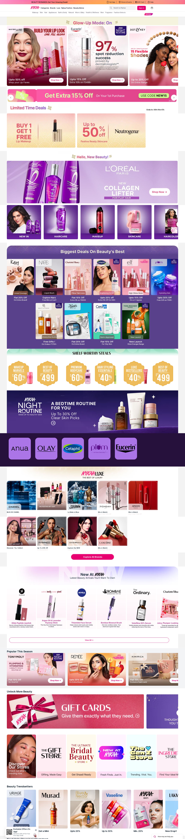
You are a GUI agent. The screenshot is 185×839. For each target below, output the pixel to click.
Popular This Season (20, 651)
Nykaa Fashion (66, 8)
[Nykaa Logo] (35, 7)
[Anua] (20, 448)
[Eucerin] (126, 448)
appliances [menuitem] (53, 12)
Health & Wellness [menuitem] (92, 12)
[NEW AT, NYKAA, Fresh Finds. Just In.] (111, 756)
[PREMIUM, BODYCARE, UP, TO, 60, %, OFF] (78, 373)
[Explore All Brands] (92, 559)
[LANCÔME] (112, 531)
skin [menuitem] (41, 12)
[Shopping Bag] (152, 8)
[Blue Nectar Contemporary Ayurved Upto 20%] (84, 809)
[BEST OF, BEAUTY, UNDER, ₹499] (164, 373)
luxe (58, 8)
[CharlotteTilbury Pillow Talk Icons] (78, 277)
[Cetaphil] (73, 448)
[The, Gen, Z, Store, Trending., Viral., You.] (141, 756)
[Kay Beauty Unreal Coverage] (20, 277)
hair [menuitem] (45, 12)
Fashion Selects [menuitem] (120, 12)
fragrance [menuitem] (108, 12)
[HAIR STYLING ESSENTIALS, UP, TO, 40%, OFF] (106, 373)
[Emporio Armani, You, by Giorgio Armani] (82, 531)
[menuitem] (148, 14)
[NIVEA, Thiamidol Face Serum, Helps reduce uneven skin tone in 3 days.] (81, 608)
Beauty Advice (78, 8)
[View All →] (92, 641)
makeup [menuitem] (35, 12)
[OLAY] (46, 448)
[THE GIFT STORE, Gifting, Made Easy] (51, 756)
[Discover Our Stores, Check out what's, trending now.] (21, 756)
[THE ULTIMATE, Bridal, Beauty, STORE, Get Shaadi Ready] (81, 756)
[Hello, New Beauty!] (92, 155)
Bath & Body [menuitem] (62, 12)
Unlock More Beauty (19, 691)
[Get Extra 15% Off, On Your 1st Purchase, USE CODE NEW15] (92, 95)
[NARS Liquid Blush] (49, 277)
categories (45, 8)
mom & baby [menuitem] (79, 12)
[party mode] (92, 21)
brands (53, 8)
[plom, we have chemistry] (99, 448)
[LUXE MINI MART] (21, 531)
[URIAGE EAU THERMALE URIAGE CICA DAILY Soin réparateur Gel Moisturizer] (21, 809)
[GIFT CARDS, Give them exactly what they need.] (75, 711)
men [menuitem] (102, 12)
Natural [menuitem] (71, 12)
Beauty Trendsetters (20, 786)
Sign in (141, 8)
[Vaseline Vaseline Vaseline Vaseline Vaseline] (116, 809)
